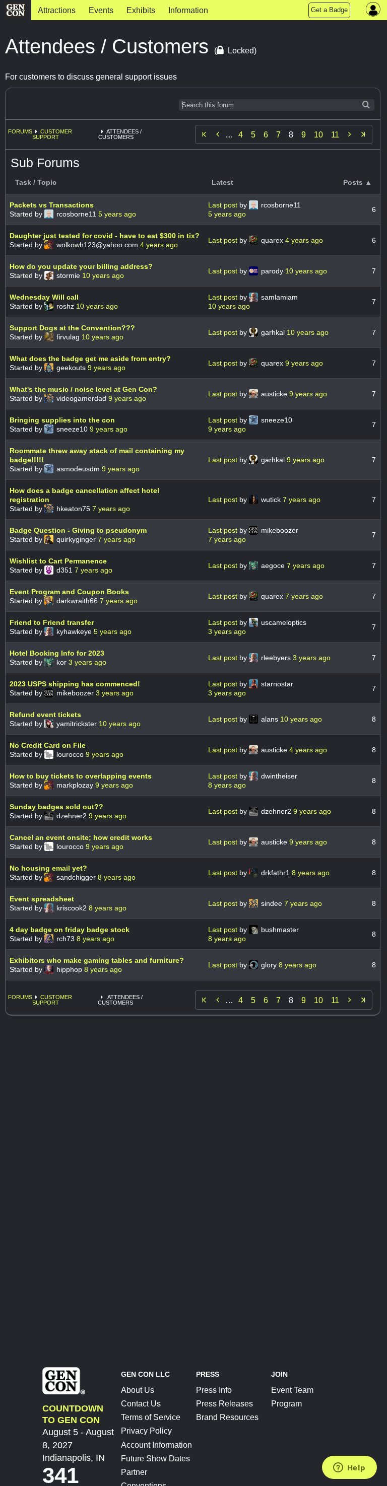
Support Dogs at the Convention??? (72, 328)
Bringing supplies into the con (62, 420)
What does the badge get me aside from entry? (90, 359)
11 (335, 134)
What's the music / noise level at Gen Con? (83, 389)
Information (188, 10)
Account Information (156, 1445)
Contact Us (141, 1403)
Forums (20, 131)
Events (101, 10)
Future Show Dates (155, 1458)
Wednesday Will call (44, 297)
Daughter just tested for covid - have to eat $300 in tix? (105, 236)
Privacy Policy (146, 1431)
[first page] (204, 134)
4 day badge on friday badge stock (70, 930)
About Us (137, 1390)
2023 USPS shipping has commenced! (75, 684)
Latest (222, 182)
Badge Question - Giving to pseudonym (78, 530)
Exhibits (140, 10)
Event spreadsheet (42, 899)
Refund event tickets (45, 715)
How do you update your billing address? (81, 266)
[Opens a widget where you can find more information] (349, 1468)
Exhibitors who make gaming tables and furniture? (97, 960)
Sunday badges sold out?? (56, 807)
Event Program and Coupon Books (69, 592)
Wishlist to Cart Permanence (58, 561)
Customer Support (52, 134)
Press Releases (224, 1403)
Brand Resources (227, 1417)
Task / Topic (35, 182)
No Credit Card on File (48, 745)
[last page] (363, 134)
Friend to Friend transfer (52, 622)
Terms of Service (150, 1417)
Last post (223, 205)
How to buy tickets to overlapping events (81, 776)
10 (318, 134)
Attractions (57, 10)
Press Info (214, 1390)
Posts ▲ (357, 182)
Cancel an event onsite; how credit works (81, 837)
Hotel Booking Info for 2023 (57, 653)
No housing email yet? (48, 868)
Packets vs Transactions (52, 205)
